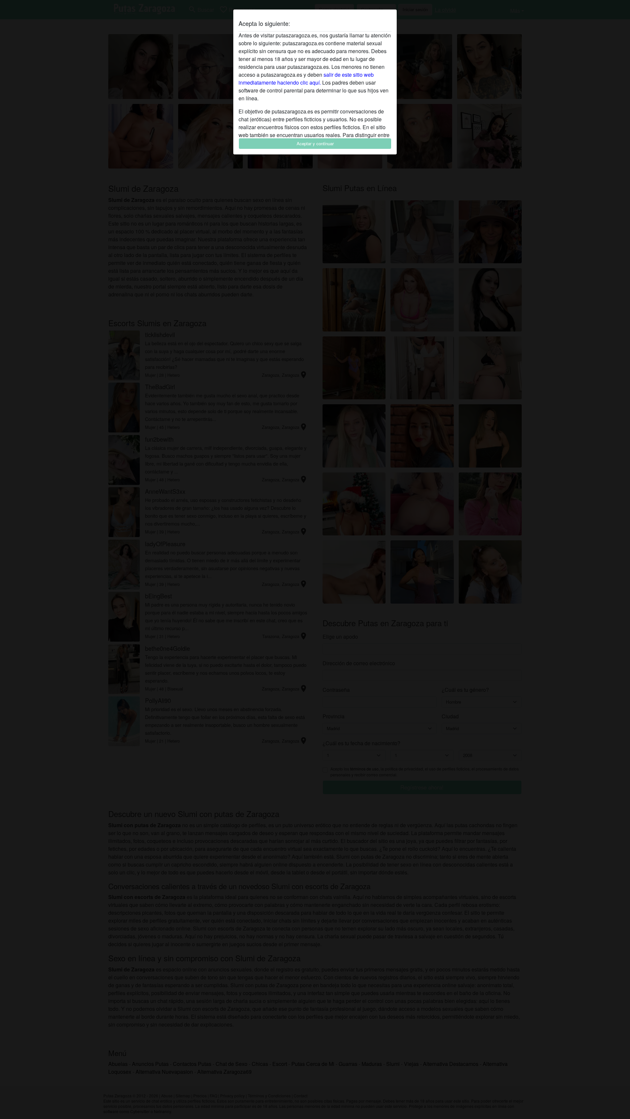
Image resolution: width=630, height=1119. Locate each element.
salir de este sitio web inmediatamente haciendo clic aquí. (306, 78)
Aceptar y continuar (315, 143)
